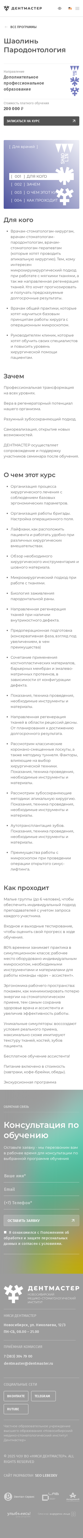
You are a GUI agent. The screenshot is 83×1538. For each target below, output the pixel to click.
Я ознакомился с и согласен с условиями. (36, 1238)
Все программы (23, 27)
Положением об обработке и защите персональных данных (36, 1238)
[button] (77, 8)
